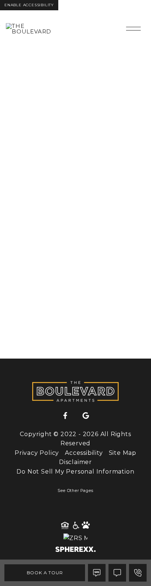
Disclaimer (75, 462)
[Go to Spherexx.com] (75, 550)
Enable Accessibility (29, 5)
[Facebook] (65, 416)
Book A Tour (45, 572)
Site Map (122, 452)
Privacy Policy (37, 452)
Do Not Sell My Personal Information (75, 471)
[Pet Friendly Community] (86, 526)
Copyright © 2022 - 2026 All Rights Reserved (75, 439)
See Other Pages (75, 490)
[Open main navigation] (133, 28)
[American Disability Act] (75, 526)
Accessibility (84, 452)
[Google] (86, 416)
